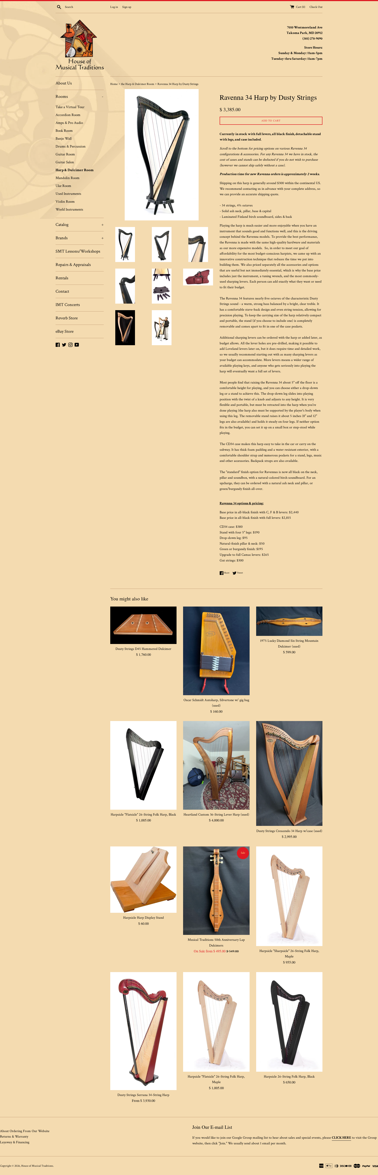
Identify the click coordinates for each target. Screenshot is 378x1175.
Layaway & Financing (14, 1142)
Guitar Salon (65, 162)
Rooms (79, 96)
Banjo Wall (64, 138)
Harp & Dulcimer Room (75, 170)
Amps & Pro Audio (69, 122)
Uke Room (63, 185)
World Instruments (69, 209)
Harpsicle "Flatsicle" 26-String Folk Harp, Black (143, 814)
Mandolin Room (67, 178)
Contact (62, 291)
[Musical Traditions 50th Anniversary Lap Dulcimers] (216, 890)
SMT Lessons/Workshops (78, 251)
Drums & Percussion (71, 146)
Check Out (316, 7)
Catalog (80, 224)
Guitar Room (65, 154)
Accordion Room (68, 115)
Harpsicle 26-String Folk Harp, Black (289, 1076)
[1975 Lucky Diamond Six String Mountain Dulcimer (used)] (289, 621)
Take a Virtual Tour (70, 107)
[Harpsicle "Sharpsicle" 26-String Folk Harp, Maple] (289, 896)
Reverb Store (67, 318)
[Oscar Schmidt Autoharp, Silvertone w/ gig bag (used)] (216, 651)
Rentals (62, 278)
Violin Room (65, 201)
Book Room (64, 130)
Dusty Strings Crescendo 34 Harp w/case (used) (289, 831)
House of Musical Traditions (37, 1166)
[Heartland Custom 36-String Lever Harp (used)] (216, 765)
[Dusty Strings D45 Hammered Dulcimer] (143, 625)
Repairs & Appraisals (73, 264)
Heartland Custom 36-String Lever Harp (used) (216, 814)
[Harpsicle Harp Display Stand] (143, 879)
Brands (80, 238)
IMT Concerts (68, 305)
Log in (114, 7)
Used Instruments (68, 193)
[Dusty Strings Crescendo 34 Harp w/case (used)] (289, 773)
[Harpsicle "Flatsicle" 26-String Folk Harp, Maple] (216, 1022)
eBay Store (65, 331)
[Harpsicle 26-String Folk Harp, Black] (289, 1022)
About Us (64, 83)
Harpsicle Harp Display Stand (143, 917)
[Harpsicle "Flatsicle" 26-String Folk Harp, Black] (143, 765)
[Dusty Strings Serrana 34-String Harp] (143, 1031)
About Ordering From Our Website (24, 1131)
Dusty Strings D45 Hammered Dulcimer (143, 649)
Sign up (126, 7)
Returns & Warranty (14, 1136)
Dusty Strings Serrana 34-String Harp (143, 1095)
